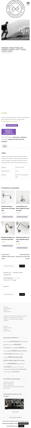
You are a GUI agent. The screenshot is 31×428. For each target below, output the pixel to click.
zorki (10, 52)
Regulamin (6, 307)
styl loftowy (13, 369)
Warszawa (16, 371)
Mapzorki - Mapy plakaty (8, 383)
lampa (14, 351)
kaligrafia (17, 347)
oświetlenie (4, 141)
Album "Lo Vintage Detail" (9, 385)
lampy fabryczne (17, 353)
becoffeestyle (14, 341)
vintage (11, 371)
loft (23, 139)
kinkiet (16, 139)
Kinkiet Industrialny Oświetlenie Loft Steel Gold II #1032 (23, 256)
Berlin (20, 341)
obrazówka (5, 363)
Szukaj (22, 266)
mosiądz (22, 360)
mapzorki (16, 360)
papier (23, 363)
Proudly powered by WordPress (15, 417)
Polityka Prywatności (8, 308)
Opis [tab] (4, 146)
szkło (5, 371)
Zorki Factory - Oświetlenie (20, 137)
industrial (17, 344)
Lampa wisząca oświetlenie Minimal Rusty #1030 (8, 256)
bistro (23, 341)
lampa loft (20, 351)
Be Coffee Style (7, 341)
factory (12, 344)
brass (5, 344)
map (13, 357)
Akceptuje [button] (21, 426)
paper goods (19, 363)
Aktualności (6, 310)
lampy (20, 139)
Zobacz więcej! (15, 411)
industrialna (11, 139)
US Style (8, 371)
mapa (17, 357)
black (26, 341)
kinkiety (10, 351)
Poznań (20, 366)
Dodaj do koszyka (12, 125)
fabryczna (9, 344)
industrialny (12, 347)
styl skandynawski (21, 369)
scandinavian (7, 369)
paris (5, 367)
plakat (9, 367)
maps (10, 360)
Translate (14, 280)
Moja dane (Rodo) (7, 311)
